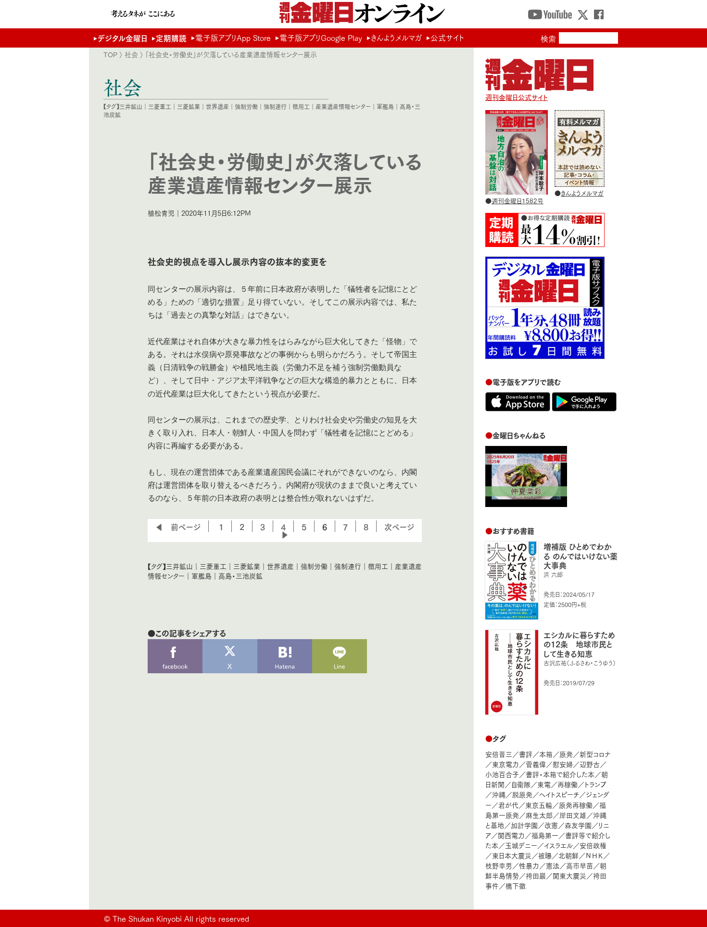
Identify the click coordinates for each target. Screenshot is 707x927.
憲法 (552, 865)
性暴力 (529, 865)
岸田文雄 (572, 814)
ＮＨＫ (594, 855)
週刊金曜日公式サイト (516, 96)
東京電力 (505, 763)
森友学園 (578, 824)
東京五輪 (538, 804)
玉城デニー (521, 845)
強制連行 (275, 106)
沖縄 (498, 794)
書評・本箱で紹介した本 (560, 773)
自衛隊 (520, 784)
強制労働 (246, 106)
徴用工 (301, 106)
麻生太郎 (539, 814)
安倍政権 (593, 845)
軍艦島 (385, 106)
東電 (544, 784)
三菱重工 (159, 106)
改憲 (551, 824)
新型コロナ (595, 753)
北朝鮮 (568, 855)
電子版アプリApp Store (233, 37)
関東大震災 (569, 875)
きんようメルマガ (396, 37)
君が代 (508, 804)
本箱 (546, 753)
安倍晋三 (498, 753)
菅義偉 (536, 763)
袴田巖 (536, 875)
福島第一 (544, 834)
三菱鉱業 (188, 106)
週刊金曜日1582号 (517, 200)
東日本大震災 (511, 855)
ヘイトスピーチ (559, 794)
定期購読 (171, 37)
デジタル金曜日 (122, 37)
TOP (110, 54)
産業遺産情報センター (343, 106)
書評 (525, 753)
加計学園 (524, 824)
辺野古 (590, 763)
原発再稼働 (576, 804)
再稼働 (567, 784)
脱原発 (522, 794)
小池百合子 (502, 773)
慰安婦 (563, 763)
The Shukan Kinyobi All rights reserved (181, 918)
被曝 (545, 855)
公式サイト (447, 37)
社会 (131, 54)
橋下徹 (515, 885)
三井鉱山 (130, 106)
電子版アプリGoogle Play (320, 37)
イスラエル (558, 845)
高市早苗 (579, 865)
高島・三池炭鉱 (240, 575)
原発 (566, 753)
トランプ (595, 784)
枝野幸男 (498, 865)
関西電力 (511, 834)
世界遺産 (217, 106)
